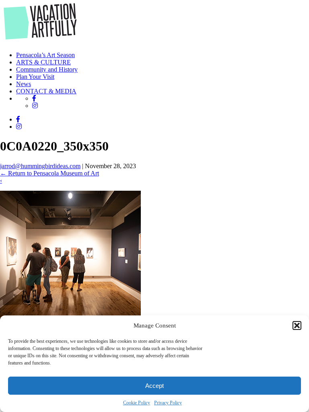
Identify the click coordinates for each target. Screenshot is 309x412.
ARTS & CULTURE (43, 62)
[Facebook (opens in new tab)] (34, 98)
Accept (154, 385)
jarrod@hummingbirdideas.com (40, 166)
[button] (297, 325)
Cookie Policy (136, 403)
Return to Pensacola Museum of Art (49, 173)
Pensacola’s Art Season (45, 55)
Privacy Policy (168, 403)
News (23, 83)
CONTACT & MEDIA (46, 91)
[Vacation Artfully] (40, 41)
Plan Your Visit (35, 76)
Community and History (47, 69)
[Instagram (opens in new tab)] (35, 105)
